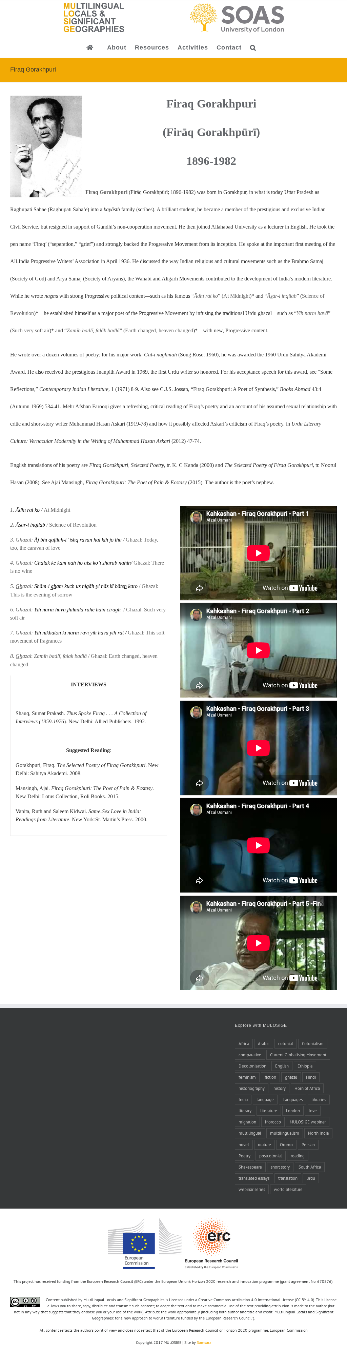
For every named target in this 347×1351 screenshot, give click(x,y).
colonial (285, 1043)
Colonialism (313, 1043)
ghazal (291, 1077)
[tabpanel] (88, 756)
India (243, 1099)
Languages (293, 1099)
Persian (308, 1144)
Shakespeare (250, 1167)
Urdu (310, 1178)
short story (280, 1167)
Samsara (204, 1342)
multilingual (250, 1133)
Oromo (286, 1144)
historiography (252, 1088)
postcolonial (270, 1155)
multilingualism (284, 1133)
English (282, 1066)
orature (264, 1144)
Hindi (311, 1077)
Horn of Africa (307, 1088)
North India (318, 1133)
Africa (244, 1043)
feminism (247, 1077)
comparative (250, 1054)
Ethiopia (305, 1066)
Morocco (273, 1121)
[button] (253, 47)
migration (247, 1121)
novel (244, 1144)
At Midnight (236, 296)
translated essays (254, 1178)
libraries (318, 1099)
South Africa (310, 1167)
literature (268, 1110)
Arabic (263, 1043)
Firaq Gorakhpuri (106, 192)
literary (245, 1110)
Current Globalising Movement (298, 1054)
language (265, 1099)
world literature (288, 1189)
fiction (270, 1077)
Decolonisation (252, 1066)
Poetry (244, 1155)
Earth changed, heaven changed (159, 330)
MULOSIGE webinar (308, 1121)
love (313, 1110)
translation (288, 1178)
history (279, 1088)
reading (298, 1155)
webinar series (252, 1189)
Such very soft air (30, 330)
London (293, 1110)
